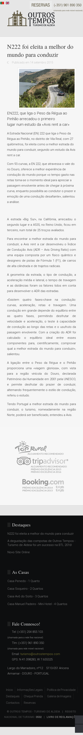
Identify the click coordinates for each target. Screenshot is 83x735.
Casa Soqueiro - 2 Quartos (25, 588)
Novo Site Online (18, 552)
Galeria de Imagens (59, 696)
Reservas (30, 702)
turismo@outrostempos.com (40, 654)
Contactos (13, 702)
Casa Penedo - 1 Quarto (23, 581)
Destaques (13, 696)
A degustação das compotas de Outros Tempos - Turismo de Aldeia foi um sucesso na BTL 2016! (41, 543)
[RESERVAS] (56, 6)
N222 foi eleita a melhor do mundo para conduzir (40, 533)
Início (9, 689)
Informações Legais (30, 689)
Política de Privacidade (61, 689)
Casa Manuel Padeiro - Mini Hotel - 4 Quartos (37, 604)
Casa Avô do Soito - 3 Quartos (27, 596)
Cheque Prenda (33, 696)
